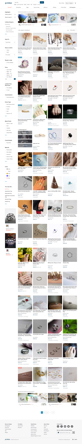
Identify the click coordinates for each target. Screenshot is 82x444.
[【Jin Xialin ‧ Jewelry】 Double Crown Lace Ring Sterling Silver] (40, 183)
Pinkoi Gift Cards (8, 429)
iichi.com (45, 434)
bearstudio (50, 74)
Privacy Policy (33, 432)
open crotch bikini (20, 4)
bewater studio (65, 313)
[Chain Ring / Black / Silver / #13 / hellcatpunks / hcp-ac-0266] (40, 207)
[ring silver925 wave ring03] (40, 326)
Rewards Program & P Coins (36, 435)
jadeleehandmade (51, 289)
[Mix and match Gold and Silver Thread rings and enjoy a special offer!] (70, 159)
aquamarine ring (8, 191)
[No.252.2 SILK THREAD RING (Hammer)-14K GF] (40, 88)
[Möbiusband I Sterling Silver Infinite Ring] (55, 64)
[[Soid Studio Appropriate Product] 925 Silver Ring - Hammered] (70, 111)
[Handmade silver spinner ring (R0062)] (55, 159)
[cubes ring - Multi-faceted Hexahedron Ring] (25, 255)
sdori (64, 241)
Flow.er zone (50, 265)
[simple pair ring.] (40, 135)
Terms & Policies (34, 430)
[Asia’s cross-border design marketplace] (8, 3)
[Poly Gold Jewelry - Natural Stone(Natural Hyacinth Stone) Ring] (70, 183)
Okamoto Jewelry (36, 146)
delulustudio (50, 313)
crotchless (35, 4)
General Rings (8, 199)
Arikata (49, 146)
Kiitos (34, 385)
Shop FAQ (20, 427)
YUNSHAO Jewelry (36, 361)
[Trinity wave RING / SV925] (70, 350)
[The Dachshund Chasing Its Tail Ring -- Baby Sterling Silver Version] (70, 64)
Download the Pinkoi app (64, 432)
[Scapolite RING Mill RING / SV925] (40, 64)
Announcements (34, 429)
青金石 (25, 4)
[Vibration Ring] (70, 255)
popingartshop (50, 217)
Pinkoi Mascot (46, 430)
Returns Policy (33, 434)
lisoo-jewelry (20, 241)
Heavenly (34, 265)
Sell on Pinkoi (61, 3)
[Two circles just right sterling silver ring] (70, 374)
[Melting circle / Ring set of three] (55, 255)
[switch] (10, 14)
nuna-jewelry (35, 313)
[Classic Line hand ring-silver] (25, 183)
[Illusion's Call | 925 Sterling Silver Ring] (70, 303)
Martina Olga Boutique (37, 170)
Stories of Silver (51, 170)
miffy (31, 4)
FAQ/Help (32, 425)
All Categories (7, 425)
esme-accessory (66, 289)
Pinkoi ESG (46, 429)
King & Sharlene (66, 74)
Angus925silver (21, 170)
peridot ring (7, 201)
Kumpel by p (35, 74)
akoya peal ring (8, 193)
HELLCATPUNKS (36, 217)
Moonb (28, 4)
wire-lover (20, 50)
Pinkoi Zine (7, 427)
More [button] (6, 34)
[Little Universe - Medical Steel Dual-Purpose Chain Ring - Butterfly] (40, 111)
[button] (15, 79)
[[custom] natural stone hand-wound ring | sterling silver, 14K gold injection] (55, 374)
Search (42, 2)
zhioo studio (35, 289)
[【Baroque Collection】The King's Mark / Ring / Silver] (25, 159)
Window (6, 432)
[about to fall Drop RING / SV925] (55, 183)
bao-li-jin (64, 194)
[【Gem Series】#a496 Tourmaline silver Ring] (40, 350)
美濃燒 (15, 4)
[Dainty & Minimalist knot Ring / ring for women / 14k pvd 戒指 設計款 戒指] (40, 374)
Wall (5, 430)
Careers (45, 432)
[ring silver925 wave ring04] (25, 231)
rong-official (65, 265)
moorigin (49, 122)
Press (45, 427)
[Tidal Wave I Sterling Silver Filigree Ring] (55, 350)
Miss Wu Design (36, 122)
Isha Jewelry (20, 98)
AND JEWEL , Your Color (52, 98)
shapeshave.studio (21, 265)
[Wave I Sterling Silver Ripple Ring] (40, 231)
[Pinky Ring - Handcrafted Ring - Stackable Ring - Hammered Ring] (70, 207)
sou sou (38, 4)
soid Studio (65, 122)
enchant (64, 217)
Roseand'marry (21, 74)
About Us (45, 425)
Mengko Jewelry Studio (37, 98)
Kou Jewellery (20, 194)
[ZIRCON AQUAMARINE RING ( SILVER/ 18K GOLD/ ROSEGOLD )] (70, 231)
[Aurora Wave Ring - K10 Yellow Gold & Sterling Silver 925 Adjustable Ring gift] (40, 303)
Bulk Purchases (33, 427)
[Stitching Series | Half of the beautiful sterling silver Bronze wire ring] (40, 279)
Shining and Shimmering (52, 385)
